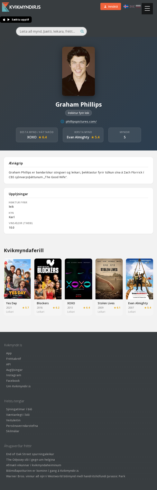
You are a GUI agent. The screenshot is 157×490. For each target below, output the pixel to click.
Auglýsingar (14, 370)
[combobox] (51, 31)
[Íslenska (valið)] (125, 6)
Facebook (13, 381)
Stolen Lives (106, 303)
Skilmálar (12, 431)
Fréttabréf (13, 359)
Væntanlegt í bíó (18, 415)
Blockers (43, 303)
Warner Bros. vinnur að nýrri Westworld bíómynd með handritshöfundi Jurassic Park (65, 476)
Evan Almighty (78, 137)
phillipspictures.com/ (81, 121)
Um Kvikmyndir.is (18, 386)
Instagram (13, 375)
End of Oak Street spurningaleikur (30, 454)
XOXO (32, 137)
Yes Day (11, 303)
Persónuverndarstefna (22, 426)
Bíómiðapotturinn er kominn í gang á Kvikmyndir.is (42, 471)
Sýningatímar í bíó (19, 409)
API (8, 364)
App (9, 353)
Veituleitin (13, 420)
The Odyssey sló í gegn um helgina (30, 460)
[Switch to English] (132, 6)
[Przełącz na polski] (138, 6)
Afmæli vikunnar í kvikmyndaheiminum (33, 465)
